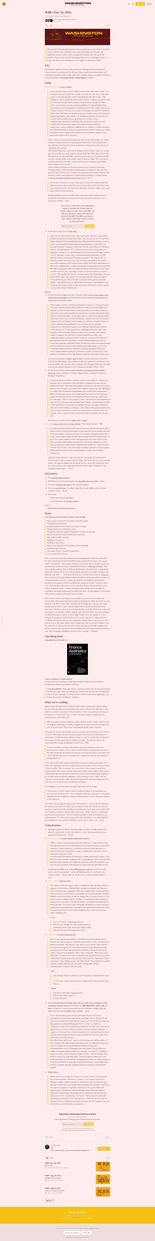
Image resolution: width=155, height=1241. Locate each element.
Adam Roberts (53, 87)
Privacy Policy (91, 1130)
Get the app (86, 1233)
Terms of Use (86, 1128)
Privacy (81, 1228)
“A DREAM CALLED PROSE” (53, 1178)
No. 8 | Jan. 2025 (67, 497)
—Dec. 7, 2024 (81, 420)
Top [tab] (47, 1158)
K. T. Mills (64, 1167)
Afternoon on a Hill (95, 566)
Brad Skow (52, 934)
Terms (86, 1228)
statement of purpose (85, 869)
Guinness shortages (63, 484)
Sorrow (56, 572)
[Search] (129, 4)
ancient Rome (60, 488)
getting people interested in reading (75, 838)
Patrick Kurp (53, 1072)
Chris (83, 77)
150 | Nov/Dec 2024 (70, 501)
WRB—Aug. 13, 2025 (53, 1188)
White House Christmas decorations (61, 508)
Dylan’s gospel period (67, 934)
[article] (77, 1166)
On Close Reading (61, 297)
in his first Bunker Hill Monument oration (66, 178)
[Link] (42, 65)
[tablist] (50, 1158)
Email (78, 77)
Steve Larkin (57, 19)
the (72, 869)
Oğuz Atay (73, 231)
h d (75, 19)
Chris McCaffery (66, 19)
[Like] (46, 25)
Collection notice (94, 1228)
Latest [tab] (51, 1158)
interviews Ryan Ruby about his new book (72, 1003)
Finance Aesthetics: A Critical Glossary (58, 679)
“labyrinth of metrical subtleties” (55, 1191)
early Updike (66, 87)
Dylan (53, 988)
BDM (50, 424)
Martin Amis (66, 881)
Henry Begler (53, 881)
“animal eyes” (49, 1165)
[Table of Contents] (2, 620)
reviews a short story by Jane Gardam (67, 424)
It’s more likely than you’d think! (87, 481)
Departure (104, 574)
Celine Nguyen (53, 838)
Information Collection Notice (77, 1130)
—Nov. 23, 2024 (77, 1011)
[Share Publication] (133, 4)
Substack (68, 1237)
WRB (69, 358)
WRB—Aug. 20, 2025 (53, 1176)
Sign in (149, 4)
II (87, 373)
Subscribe (140, 4)
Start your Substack (73, 1233)
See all (48, 1200)
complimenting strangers (60, 478)
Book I (80, 373)
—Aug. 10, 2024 (77, 358)
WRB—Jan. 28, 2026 (52, 1163)
